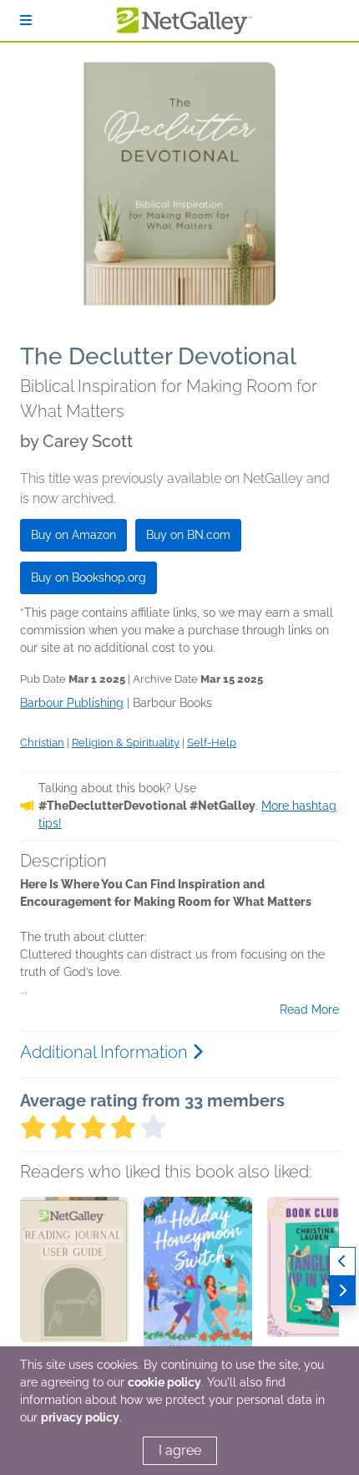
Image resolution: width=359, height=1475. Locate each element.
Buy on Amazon (73, 535)
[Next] (342, 1290)
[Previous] (342, 1261)
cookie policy (164, 1382)
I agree (180, 1450)
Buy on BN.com (188, 535)
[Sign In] (26, 20)
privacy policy (80, 1417)
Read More (309, 1009)
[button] (74, 1284)
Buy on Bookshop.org (88, 577)
